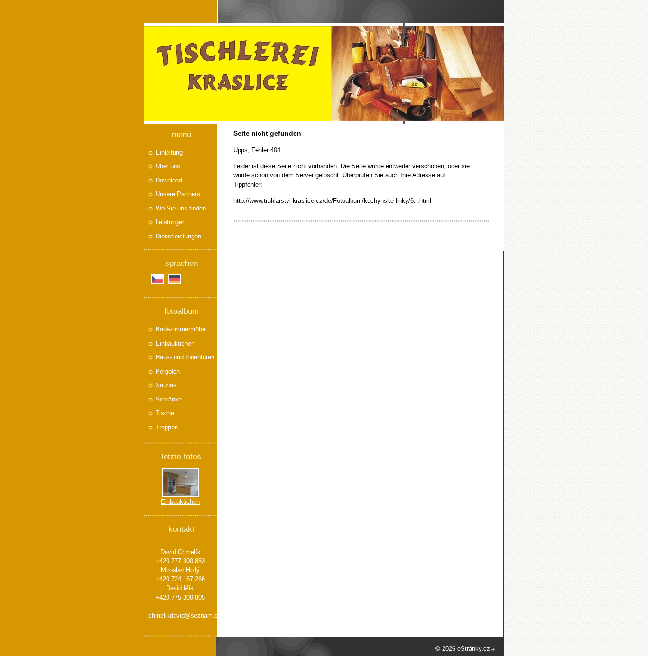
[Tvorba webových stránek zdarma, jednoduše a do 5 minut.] (493, 649)
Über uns (168, 166)
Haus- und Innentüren (185, 357)
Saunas (166, 385)
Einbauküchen (175, 343)
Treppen (167, 427)
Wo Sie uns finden (181, 208)
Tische (165, 413)
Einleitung (169, 152)
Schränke (169, 399)
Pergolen (168, 371)
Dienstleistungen (178, 236)
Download (169, 180)
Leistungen (170, 222)
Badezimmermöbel (181, 329)
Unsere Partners (178, 194)
